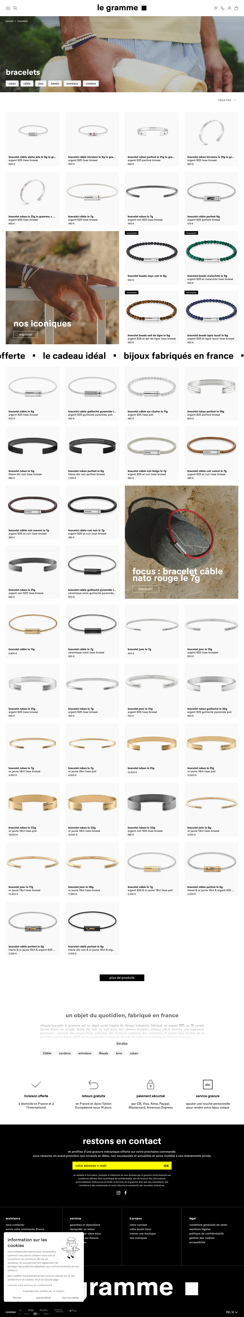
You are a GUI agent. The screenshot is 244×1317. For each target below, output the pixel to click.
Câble (47, 1053)
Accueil (10, 21)
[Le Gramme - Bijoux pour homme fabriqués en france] (122, 8)
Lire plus (122, 1043)
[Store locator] (216, 8)
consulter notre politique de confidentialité (30, 1285)
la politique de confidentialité (117, 1178)
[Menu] (8, 8)
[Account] (229, 8)
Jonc (119, 1053)
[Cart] (236, 8)
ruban (134, 1053)
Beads (103, 1053)
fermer (17, 1297)
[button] (10, 1311)
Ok (166, 1166)
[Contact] (223, 8)
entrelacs (85, 1053)
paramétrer (43, 1297)
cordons (65, 1053)
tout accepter (70, 1297)
